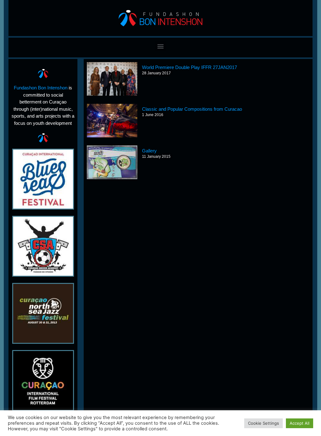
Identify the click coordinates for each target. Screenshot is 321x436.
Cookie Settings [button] (263, 423)
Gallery (149, 150)
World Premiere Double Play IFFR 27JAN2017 (189, 67)
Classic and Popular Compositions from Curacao (192, 109)
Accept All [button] (299, 423)
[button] (160, 46)
